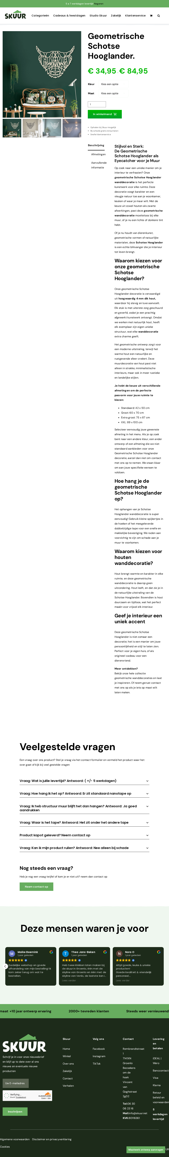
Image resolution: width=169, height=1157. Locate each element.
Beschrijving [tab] (96, 145)
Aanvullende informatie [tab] (99, 165)
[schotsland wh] (42, 74)
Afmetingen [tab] (98, 154)
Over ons (68, 1063)
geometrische (124, 177)
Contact (68, 1078)
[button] (158, 15)
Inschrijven (15, 1111)
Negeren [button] (98, 3)
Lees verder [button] (15, 980)
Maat (91, 93)
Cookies (5, 1146)
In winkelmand (102, 114)
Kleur (91, 84)
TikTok (97, 1063)
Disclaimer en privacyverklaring (51, 1139)
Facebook (99, 1049)
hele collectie (137, 673)
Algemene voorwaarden (15, 1139)
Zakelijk (67, 1071)
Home (66, 1049)
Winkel (67, 1056)
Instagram (99, 1056)
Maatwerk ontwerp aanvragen (145, 1149)
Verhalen (68, 1085)
